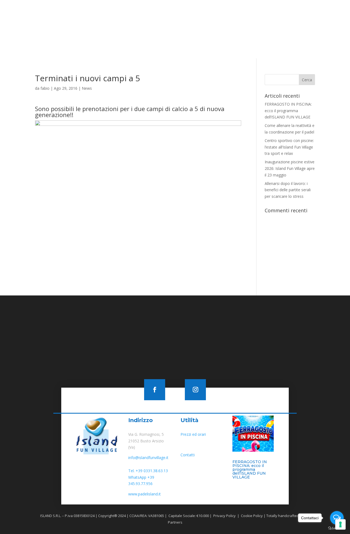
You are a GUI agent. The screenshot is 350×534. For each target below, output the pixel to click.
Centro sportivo (152, 23)
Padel (178, 23)
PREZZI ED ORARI (229, 23)
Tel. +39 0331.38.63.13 (148, 470)
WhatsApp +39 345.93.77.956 (141, 480)
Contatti (219, 32)
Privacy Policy (224, 515)
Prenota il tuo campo (212, 45)
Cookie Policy (251, 515)
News (87, 88)
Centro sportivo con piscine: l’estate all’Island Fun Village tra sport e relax (289, 147)
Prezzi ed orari (193, 434)
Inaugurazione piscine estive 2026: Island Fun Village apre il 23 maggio (290, 168)
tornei (254, 23)
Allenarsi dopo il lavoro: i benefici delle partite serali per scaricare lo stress (288, 190)
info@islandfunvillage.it (148, 457)
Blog (201, 32)
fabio (44, 88)
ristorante (199, 23)
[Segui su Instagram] (305, 6)
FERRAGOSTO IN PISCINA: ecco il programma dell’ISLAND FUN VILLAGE (288, 110)
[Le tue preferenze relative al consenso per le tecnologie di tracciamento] (340, 524)
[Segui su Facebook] (294, 6)
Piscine (125, 23)
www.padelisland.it (144, 494)
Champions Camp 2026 (285, 23)
